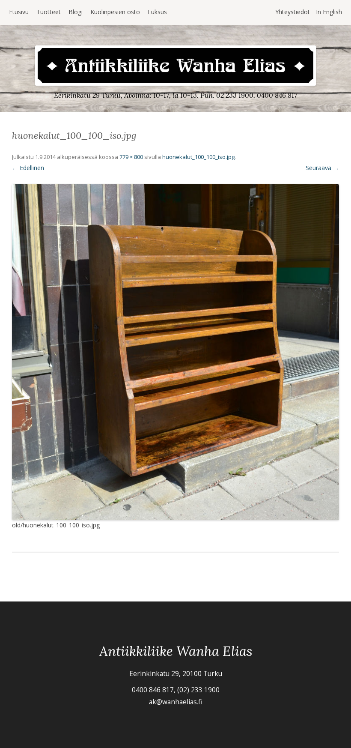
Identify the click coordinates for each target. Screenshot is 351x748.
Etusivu (19, 12)
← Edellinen (28, 168)
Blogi (75, 12)
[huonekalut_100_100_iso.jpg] (175, 352)
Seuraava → (322, 168)
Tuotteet (48, 12)
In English (329, 12)
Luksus (157, 12)
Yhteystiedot (292, 12)
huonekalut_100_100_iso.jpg (198, 157)
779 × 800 (131, 157)
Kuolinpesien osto (115, 12)
